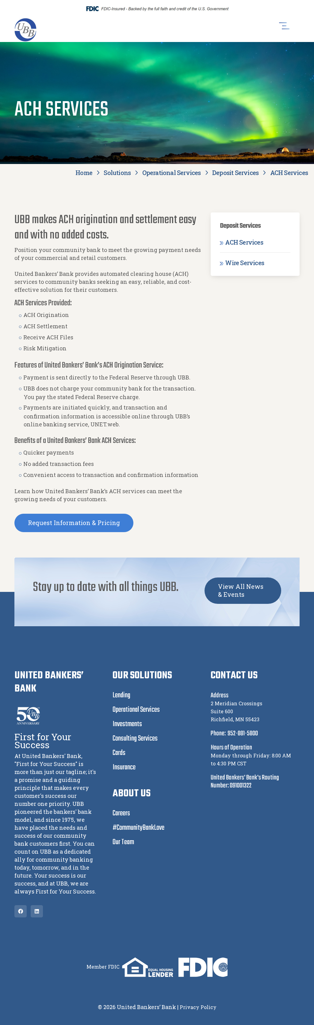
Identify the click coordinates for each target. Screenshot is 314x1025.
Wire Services (244, 263)
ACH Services (243, 242)
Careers (121, 813)
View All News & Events (240, 590)
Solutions (117, 173)
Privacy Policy (198, 1007)
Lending (121, 695)
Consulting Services (135, 738)
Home (83, 173)
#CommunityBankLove (138, 827)
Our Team (123, 842)
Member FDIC (102, 966)
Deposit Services (235, 173)
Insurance (124, 767)
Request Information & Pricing (74, 523)
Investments (127, 724)
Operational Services (171, 173)
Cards (119, 753)
